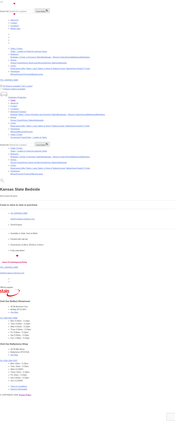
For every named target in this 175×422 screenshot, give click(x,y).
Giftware (33, 74)
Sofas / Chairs (16, 135)
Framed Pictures (23, 74)
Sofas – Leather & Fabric (20, 51)
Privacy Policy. (25, 395)
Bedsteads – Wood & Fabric (53, 57)
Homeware (15, 71)
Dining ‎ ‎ (13, 60)
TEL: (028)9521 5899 (9, 80)
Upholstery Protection (17, 97)
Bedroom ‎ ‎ (14, 54)
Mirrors (13, 74)
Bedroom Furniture (18, 112)
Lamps (40, 74)
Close (12, 100)
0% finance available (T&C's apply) (17, 86)
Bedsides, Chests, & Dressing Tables (26, 57)
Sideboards (62, 63)
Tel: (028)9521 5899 (18, 213)
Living (13, 123)
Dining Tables (51, 63)
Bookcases (15, 69)
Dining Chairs (16, 63)
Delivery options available (14, 89)
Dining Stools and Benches (33, 63)
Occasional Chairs (39, 51)
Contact (13, 23)
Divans (68, 57)
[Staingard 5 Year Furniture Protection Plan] (10, 296)
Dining (13, 117)
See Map (14, 312)
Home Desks (76, 69)
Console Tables (64, 69)
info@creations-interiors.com (22, 219)
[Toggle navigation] (1, 2)
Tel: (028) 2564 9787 (8, 361)
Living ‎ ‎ (13, 66)
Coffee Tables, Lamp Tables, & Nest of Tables (39, 69)
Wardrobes (85, 57)
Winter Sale (15, 29)
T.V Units (86, 69)
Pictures (29, 132)
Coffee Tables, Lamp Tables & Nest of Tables (39, 126)
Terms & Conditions (18, 386)
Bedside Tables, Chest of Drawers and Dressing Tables (33, 115)
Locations (14, 26)
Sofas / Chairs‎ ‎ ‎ (16, 49)
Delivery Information (18, 389)
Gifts (18, 132)
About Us (14, 20)
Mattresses (76, 57)
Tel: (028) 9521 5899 (8, 318)
